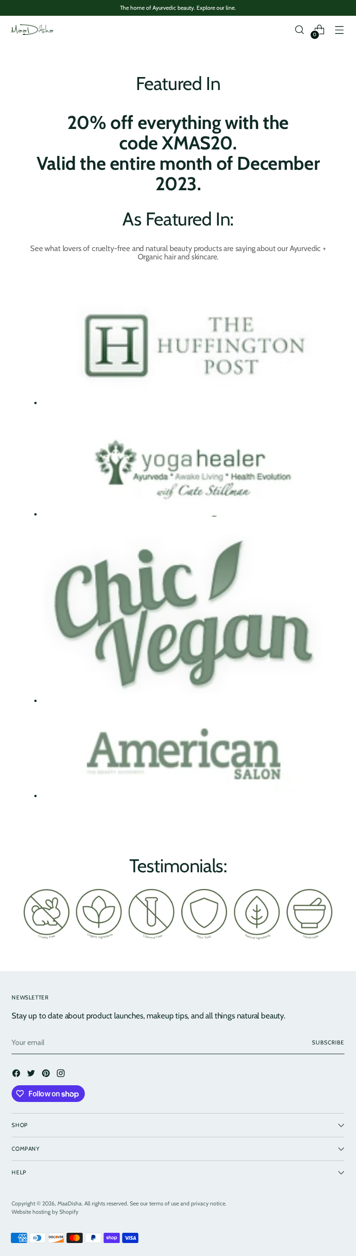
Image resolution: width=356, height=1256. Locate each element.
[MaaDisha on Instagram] (61, 1075)
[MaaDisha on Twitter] (32, 1075)
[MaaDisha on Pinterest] (46, 1075)
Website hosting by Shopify (45, 1211)
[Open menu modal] (339, 29)
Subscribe (328, 1042)
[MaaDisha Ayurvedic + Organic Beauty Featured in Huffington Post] (187, 349)
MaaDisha (69, 1203)
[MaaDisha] (32, 29)
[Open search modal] (299, 29)
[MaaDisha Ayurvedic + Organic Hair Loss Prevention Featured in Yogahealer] (187, 468)
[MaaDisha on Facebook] (17, 1075)
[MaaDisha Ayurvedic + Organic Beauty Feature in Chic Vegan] (187, 616)
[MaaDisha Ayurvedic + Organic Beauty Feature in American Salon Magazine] (187, 757)
